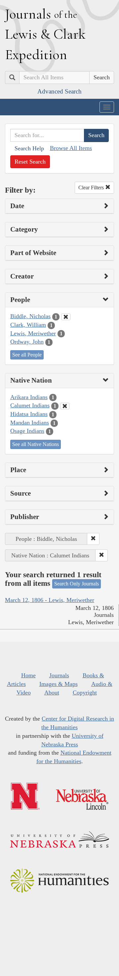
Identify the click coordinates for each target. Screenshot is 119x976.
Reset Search (30, 161)
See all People (27, 354)
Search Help (29, 148)
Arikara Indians (29, 397)
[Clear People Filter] (65, 317)
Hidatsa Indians (29, 414)
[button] (93, 539)
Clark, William (28, 324)
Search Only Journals (76, 583)
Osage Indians (27, 431)
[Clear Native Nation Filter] (64, 406)
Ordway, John (27, 341)
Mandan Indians (29, 422)
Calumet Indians (30, 405)
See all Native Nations (35, 444)
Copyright (85, 692)
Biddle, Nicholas (30, 316)
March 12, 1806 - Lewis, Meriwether (49, 600)
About (51, 692)
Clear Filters (91, 187)
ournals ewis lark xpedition (45, 34)
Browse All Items (71, 148)
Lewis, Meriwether (33, 333)
